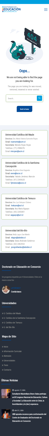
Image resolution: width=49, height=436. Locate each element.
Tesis (6, 365)
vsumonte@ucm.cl (18, 142)
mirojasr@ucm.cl (17, 151)
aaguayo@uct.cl (17, 215)
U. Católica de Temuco (13, 322)
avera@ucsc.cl (16, 173)
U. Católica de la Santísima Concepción (19, 318)
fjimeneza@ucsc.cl (18, 183)
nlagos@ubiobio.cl (18, 237)
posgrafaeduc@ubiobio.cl (21, 247)
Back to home (24, 109)
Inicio (6, 346)
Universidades (9, 360)
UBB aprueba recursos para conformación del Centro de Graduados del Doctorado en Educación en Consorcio (29, 417)
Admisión (7, 356)
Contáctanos (16, 291)
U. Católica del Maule (12, 313)
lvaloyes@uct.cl (17, 205)
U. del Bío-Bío (9, 327)
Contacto (7, 370)
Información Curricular (13, 351)
